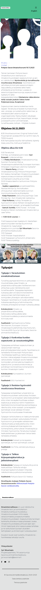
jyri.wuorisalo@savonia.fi (11, 557)
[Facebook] (2, 562)
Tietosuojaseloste (20, 582)
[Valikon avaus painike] (36, 8)
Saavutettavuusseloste (20, 579)
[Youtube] (5, 562)
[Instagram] (9, 562)
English (34, 11)
